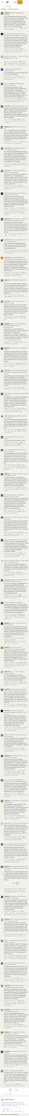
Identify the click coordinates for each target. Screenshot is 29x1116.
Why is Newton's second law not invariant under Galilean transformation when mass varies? (16, 868)
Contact (3, 1111)
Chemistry (22, 1085)
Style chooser (6, 1109)
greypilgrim (6, 681)
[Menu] (2, 2)
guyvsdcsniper (7, 141)
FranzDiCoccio (7, 638)
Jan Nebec (6, 727)
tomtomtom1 (6, 553)
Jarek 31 (5, 340)
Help (20, 1111)
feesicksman (6, 61)
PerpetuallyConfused (8, 836)
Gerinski (5, 119)
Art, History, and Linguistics (12, 513)
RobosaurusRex (7, 1045)
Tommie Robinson (7, 748)
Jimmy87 (6, 858)
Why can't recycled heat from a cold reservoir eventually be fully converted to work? (15, 372)
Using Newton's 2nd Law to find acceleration (16, 823)
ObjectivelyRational (8, 770)
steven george (7, 911)
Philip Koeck (6, 27)
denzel (5, 977)
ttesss (5, 429)
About (8, 1111)
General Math (14, 1047)
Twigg (5, 363)
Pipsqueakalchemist (8, 272)
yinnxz (5, 76)
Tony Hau (6, 387)
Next (17, 1090)
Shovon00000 (7, 48)
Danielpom (6, 614)
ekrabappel (6, 594)
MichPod (5, 233)
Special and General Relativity (10, 730)
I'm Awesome (6, 934)
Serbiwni (5, 532)
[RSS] (23, 1111)
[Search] (26, 2)
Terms (12, 1111)
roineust (5, 509)
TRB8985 (6, 408)
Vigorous (5, 295)
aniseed (5, 98)
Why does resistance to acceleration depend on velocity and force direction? (15, 712)
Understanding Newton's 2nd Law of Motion (15, 540)
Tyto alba (6, 1000)
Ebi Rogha (6, 250)
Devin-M (5, 163)
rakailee (5, 464)
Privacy (16, 1111)
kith (4, 1064)
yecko (5, 572)
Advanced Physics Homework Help (15, 411)
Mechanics (14, 235)
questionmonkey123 (8, 208)
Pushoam (6, 793)
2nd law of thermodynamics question (14, 1070)
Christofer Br (6, 662)
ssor (5, 1084)
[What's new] (23, 2)
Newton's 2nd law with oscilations (13, 602)
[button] (9, 1109)
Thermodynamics (10, 29)
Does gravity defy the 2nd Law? (16, 106)
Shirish (5, 487)
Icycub (5, 955)
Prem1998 (6, 1024)
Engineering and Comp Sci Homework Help (12, 275)
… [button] (12, 1090)
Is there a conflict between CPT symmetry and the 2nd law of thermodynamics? (15, 325)
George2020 (6, 442)
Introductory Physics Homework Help (14, 52)
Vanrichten (6, 704)
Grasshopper (6, 316)
